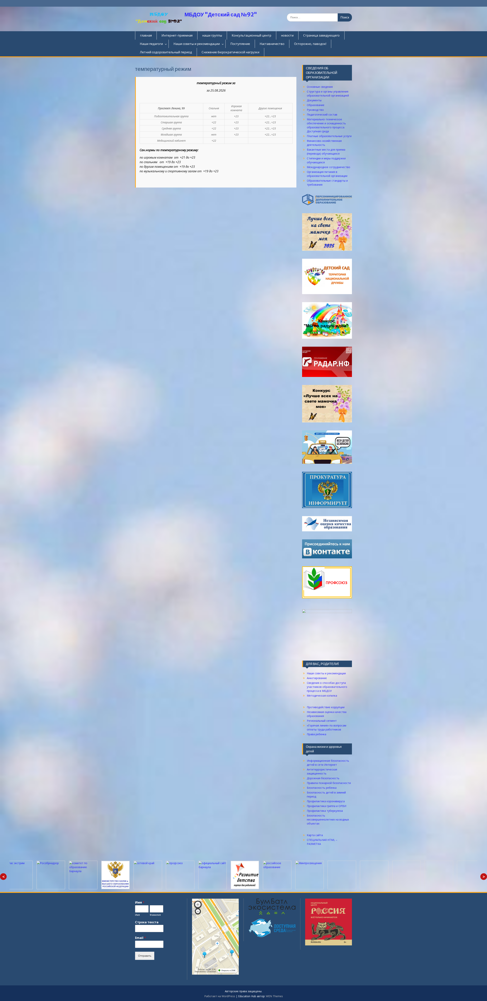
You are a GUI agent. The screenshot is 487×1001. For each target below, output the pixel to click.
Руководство (315, 110)
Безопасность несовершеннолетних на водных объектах (328, 819)
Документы (314, 100)
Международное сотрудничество (328, 167)
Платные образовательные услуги (329, 136)
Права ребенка (316, 734)
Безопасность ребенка (322, 787)
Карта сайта (315, 835)
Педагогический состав (322, 114)
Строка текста (146, 922)
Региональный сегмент (322, 720)
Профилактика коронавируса (326, 801)
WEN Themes (274, 996)
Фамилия (155, 914)
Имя (139, 902)
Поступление (240, 44)
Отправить (144, 955)
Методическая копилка (322, 695)
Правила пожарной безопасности (329, 783)
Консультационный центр (251, 35)
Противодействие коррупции (326, 707)
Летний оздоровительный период (166, 52)
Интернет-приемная (177, 35)
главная (146, 35)
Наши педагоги (151, 44)
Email (140, 938)
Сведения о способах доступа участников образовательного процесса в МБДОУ (327, 687)
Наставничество (272, 44)
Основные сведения (320, 87)
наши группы (212, 35)
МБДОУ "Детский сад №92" (221, 14)
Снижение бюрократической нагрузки (230, 52)
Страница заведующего (321, 35)
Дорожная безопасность (323, 778)
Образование (315, 105)
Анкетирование (317, 678)
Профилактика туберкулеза (325, 811)
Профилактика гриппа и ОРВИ (326, 806)
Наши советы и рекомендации (196, 44)
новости (287, 35)
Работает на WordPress (219, 996)
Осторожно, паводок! (310, 44)
